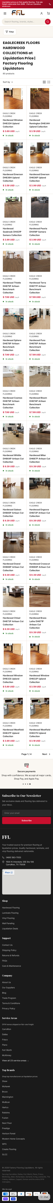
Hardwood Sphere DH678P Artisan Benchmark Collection (12, 345)
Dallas (5, 1034)
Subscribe (27, 820)
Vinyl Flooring (8, 918)
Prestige (6, 1128)
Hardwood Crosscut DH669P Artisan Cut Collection (39, 567)
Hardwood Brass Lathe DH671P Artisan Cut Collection (37, 623)
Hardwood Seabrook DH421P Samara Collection (12, 231)
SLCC (4, 1154)
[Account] (41, 13)
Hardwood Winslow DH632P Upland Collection (39, 678)
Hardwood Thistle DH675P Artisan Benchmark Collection (12, 287)
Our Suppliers (8, 987)
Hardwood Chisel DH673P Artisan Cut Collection (13, 621)
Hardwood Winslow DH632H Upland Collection (13, 123)
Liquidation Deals (10, 928)
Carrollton (6, 1029)
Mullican (6, 1102)
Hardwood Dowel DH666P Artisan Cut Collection (13, 567)
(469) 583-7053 (13, 857)
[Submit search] (48, 21)
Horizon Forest (8, 1133)
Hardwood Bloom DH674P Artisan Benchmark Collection (38, 402)
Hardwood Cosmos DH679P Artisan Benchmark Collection (12, 402)
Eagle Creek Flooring (9, 114)
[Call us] (50, 4)
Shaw (4, 1081)
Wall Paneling (8, 923)
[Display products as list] (49, 82)
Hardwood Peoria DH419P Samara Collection (38, 231)
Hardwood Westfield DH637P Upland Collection (13, 733)
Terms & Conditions (11, 1003)
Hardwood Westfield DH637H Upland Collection (39, 733)
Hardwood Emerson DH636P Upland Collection (39, 177)
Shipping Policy (9, 950)
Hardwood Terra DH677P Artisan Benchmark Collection (37, 287)
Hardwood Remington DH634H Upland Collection (39, 123)
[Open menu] (5, 13)
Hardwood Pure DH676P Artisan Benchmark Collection (37, 345)
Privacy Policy (8, 1008)
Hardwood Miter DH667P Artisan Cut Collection (39, 458)
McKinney (6, 1055)
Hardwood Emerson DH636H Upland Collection (13, 177)
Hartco (5, 1107)
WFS (4, 1144)
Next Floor (7, 1123)
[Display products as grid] (44, 82)
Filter (11, 32)
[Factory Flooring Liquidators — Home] (17, 13)
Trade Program (9, 998)
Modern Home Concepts (13, 1139)
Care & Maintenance (11, 966)
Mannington (7, 1097)
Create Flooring (9, 1149)
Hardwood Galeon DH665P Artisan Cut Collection (13, 513)
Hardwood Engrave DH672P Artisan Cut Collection (39, 513)
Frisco (5, 1039)
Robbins (6, 1112)
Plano (4, 1045)
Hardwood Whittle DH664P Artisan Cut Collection (13, 458)
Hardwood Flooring (11, 907)
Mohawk (6, 1086)
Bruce (4, 1091)
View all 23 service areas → (15, 1060)
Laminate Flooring (10, 913)
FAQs (4, 960)
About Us (6, 982)
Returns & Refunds (10, 955)
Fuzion (5, 1118)
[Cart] (48, 13)
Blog (4, 993)
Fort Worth (7, 1050)
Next (44, 754)
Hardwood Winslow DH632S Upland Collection (13, 678)
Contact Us (7, 945)
